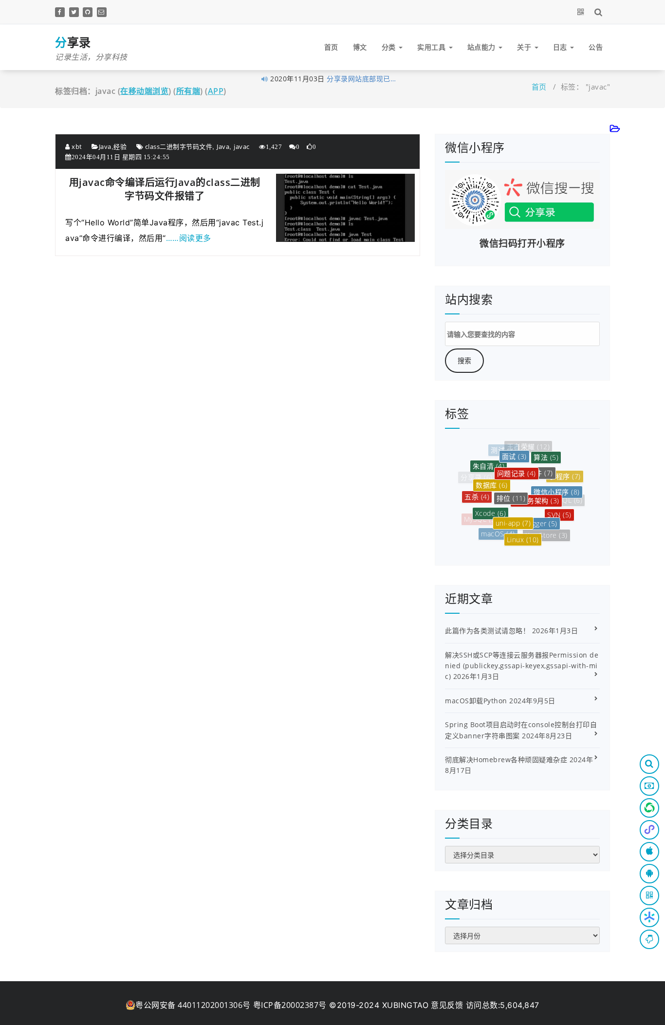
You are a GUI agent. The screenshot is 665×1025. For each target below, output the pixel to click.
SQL (570, 498)
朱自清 (489, 461)
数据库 (492, 475)
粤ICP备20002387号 (290, 1005)
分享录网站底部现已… (361, 78)
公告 (596, 47)
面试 (514, 450)
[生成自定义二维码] (582, 11)
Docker (518, 542)
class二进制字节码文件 (179, 146)
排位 (511, 485)
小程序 (565, 472)
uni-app (513, 511)
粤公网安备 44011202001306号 (193, 1005)
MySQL (481, 517)
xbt (76, 146)
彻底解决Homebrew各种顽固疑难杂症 (506, 759)
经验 (120, 146)
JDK (562, 523)
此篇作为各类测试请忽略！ (487, 630)
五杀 (476, 491)
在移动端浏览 (144, 91)
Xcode (490, 504)
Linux (523, 533)
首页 (331, 47)
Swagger (538, 512)
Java (105, 146)
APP (216, 91)
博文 (360, 47)
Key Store (546, 530)
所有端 (188, 91)
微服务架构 (536, 488)
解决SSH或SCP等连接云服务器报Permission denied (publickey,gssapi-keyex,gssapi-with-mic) (521, 665)
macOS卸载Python (476, 700)
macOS (498, 528)
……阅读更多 (188, 238)
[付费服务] (649, 786)
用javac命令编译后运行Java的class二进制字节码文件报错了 (164, 189)
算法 (546, 453)
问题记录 (516, 462)
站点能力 (482, 47)
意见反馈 (447, 1005)
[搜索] (600, 11)
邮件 (540, 463)
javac (242, 146)
